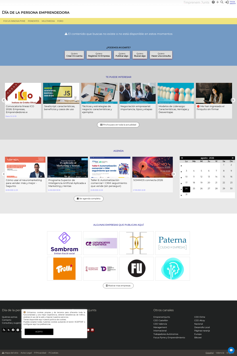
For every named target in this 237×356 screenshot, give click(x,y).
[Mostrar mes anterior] (182, 158)
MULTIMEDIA (48, 21)
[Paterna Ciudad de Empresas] (172, 243)
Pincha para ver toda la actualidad (119, 125)
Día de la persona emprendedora (35, 12)
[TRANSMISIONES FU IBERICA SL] (136, 269)
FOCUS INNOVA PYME (14, 21)
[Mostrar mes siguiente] (232, 158)
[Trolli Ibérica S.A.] (64, 269)
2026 (211, 158)
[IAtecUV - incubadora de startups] (172, 269)
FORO (60, 21)
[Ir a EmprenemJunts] (196, 3)
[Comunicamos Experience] (100, 243)
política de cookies (58, 320)
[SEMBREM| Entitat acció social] (64, 243)
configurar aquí (29, 324)
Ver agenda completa (89, 198)
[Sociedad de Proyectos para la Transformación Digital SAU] (100, 269)
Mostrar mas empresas (119, 285)
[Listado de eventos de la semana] (181, 166)
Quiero (74, 54)
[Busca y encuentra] (222, 2)
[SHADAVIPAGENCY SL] (136, 243)
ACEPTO (39, 332)
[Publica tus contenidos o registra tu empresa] (218, 2)
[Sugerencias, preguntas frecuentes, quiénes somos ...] (213, 2)
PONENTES (33, 21)
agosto (204, 158)
